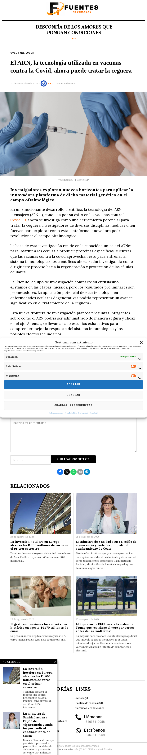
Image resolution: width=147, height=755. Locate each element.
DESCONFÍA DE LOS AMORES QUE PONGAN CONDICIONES (74, 29)
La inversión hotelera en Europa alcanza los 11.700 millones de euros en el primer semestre (39, 545)
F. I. (49, 83)
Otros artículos (22, 52)
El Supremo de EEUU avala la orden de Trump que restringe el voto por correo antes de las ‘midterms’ (105, 628)
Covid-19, (18, 220)
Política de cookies (56, 413)
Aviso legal (94, 413)
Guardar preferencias (73, 405)
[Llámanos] (78, 717)
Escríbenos (94, 730)
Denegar (73, 395)
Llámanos (93, 716)
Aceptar (73, 384)
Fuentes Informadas (63, 749)
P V (74, 38)
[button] (141, 342)
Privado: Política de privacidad (76, 413)
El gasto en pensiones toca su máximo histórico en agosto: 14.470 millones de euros (39, 628)
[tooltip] (60, 472)
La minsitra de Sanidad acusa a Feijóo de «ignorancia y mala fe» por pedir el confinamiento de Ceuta (106, 545)
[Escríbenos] (78, 731)
